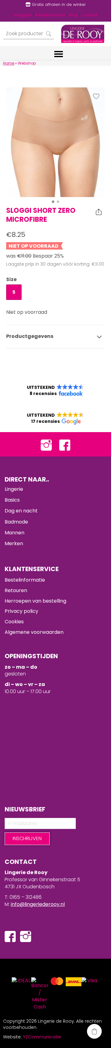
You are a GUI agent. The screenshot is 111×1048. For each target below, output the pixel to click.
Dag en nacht (21, 510)
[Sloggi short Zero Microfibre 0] (55, 142)
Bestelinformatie (25, 579)
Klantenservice (50, 15)
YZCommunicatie (42, 1037)
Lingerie (14, 489)
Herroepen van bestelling (35, 600)
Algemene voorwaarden (34, 632)
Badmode (16, 521)
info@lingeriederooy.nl (38, 904)
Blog (73, 15)
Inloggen (23, 15)
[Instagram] (46, 444)
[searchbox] (28, 33)
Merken (14, 543)
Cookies (14, 621)
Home (8, 63)
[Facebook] (64, 444)
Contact (89, 15)
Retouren (16, 590)
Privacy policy (21, 611)
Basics (12, 499)
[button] (55, 390)
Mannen (14, 532)
